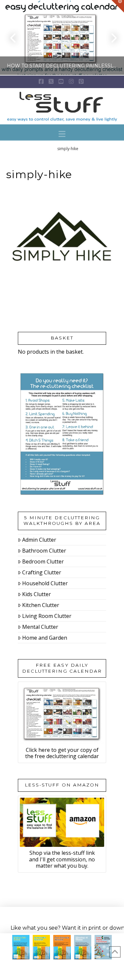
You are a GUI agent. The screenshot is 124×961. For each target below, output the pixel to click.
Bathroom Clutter (44, 550)
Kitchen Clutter (40, 605)
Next (110, 38)
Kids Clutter (36, 594)
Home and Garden (44, 637)
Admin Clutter (39, 539)
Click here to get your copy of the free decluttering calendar (62, 753)
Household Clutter (45, 583)
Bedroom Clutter (43, 561)
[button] (62, 134)
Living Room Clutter (46, 616)
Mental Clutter (40, 626)
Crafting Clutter (41, 572)
